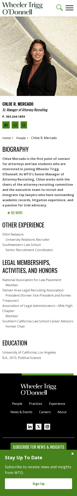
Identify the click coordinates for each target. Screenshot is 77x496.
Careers (45, 412)
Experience (57, 403)
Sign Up (39, 483)
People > (22, 138)
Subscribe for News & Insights (38, 447)
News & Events (21, 412)
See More (16, 213)
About (62, 412)
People (17, 403)
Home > (7, 138)
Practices (35, 403)
